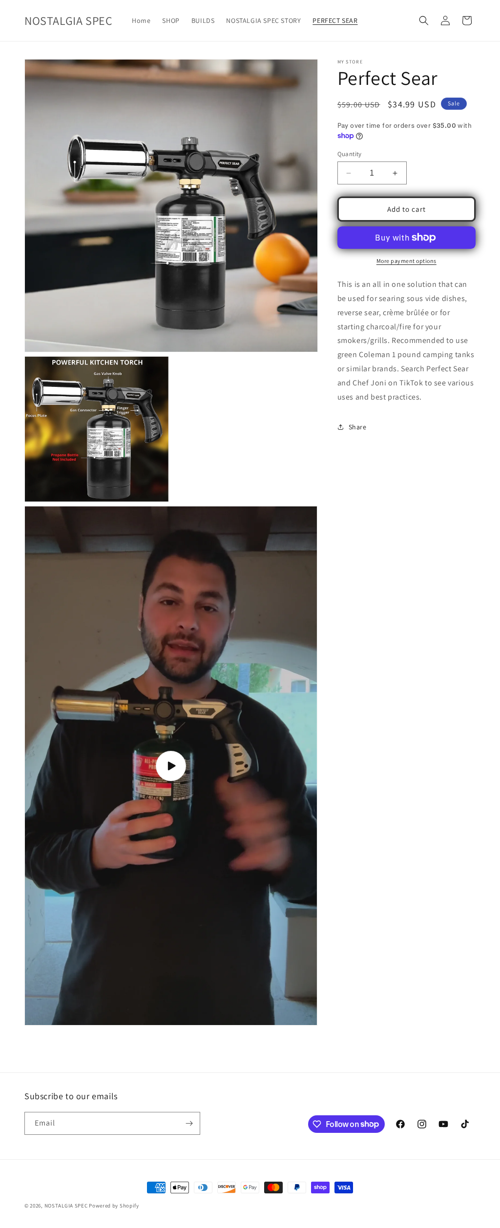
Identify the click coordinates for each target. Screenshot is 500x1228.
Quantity (349, 154)
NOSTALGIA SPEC (66, 1205)
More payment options (406, 260)
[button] (424, 20)
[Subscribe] (189, 1123)
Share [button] (358, 427)
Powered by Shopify (114, 1205)
